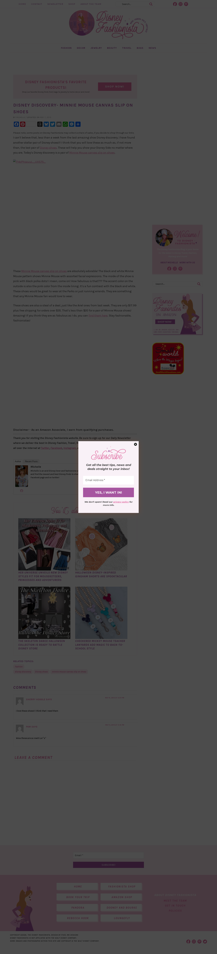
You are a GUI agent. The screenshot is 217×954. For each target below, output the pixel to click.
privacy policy (121, 502)
